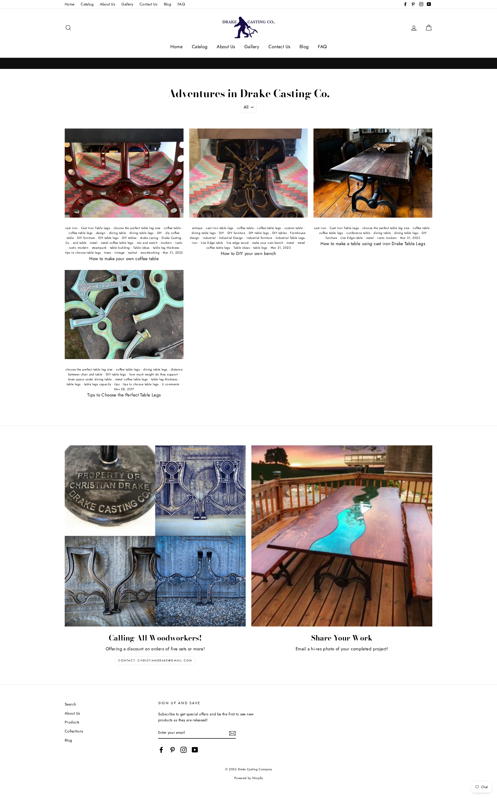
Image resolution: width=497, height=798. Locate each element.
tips (117, 384)
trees (107, 252)
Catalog (87, 4)
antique (197, 228)
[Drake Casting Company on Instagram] (183, 749)
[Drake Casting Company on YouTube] (195, 749)
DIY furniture (86, 238)
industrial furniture (259, 238)
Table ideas (141, 247)
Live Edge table (212, 242)
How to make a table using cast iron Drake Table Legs (372, 243)
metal (93, 242)
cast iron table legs (219, 228)
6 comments (170, 384)
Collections (74, 731)
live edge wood (237, 242)
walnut (132, 252)
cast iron (71, 228)
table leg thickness (166, 247)
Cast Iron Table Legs (95, 228)
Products (72, 722)
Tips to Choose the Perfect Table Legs (124, 395)
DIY (159, 233)
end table (79, 242)
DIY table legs (108, 238)
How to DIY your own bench (248, 253)
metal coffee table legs (117, 242)
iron (195, 242)
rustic (179, 242)
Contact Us (148, 4)
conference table (358, 233)
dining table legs (141, 233)
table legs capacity (97, 384)
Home (70, 4)
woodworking (150, 252)
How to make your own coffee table (124, 258)
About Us (107, 4)
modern (166, 242)
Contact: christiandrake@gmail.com (155, 660)
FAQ (181, 4)
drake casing (149, 238)
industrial (209, 238)
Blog (167, 4)
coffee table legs (80, 233)
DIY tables (129, 238)
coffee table (172, 228)
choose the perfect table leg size (137, 228)
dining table (117, 233)
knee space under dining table (90, 379)
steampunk (99, 247)
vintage (119, 252)
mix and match (147, 242)
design (101, 233)
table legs (260, 247)
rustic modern (79, 247)
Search (70, 704)
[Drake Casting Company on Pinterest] (172, 749)
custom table (293, 228)
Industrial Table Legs (290, 238)
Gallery (127, 4)
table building (120, 247)
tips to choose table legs (83, 252)
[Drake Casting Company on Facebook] (161, 749)
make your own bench (267, 242)
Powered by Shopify (248, 778)
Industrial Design (231, 238)
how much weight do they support (153, 374)
